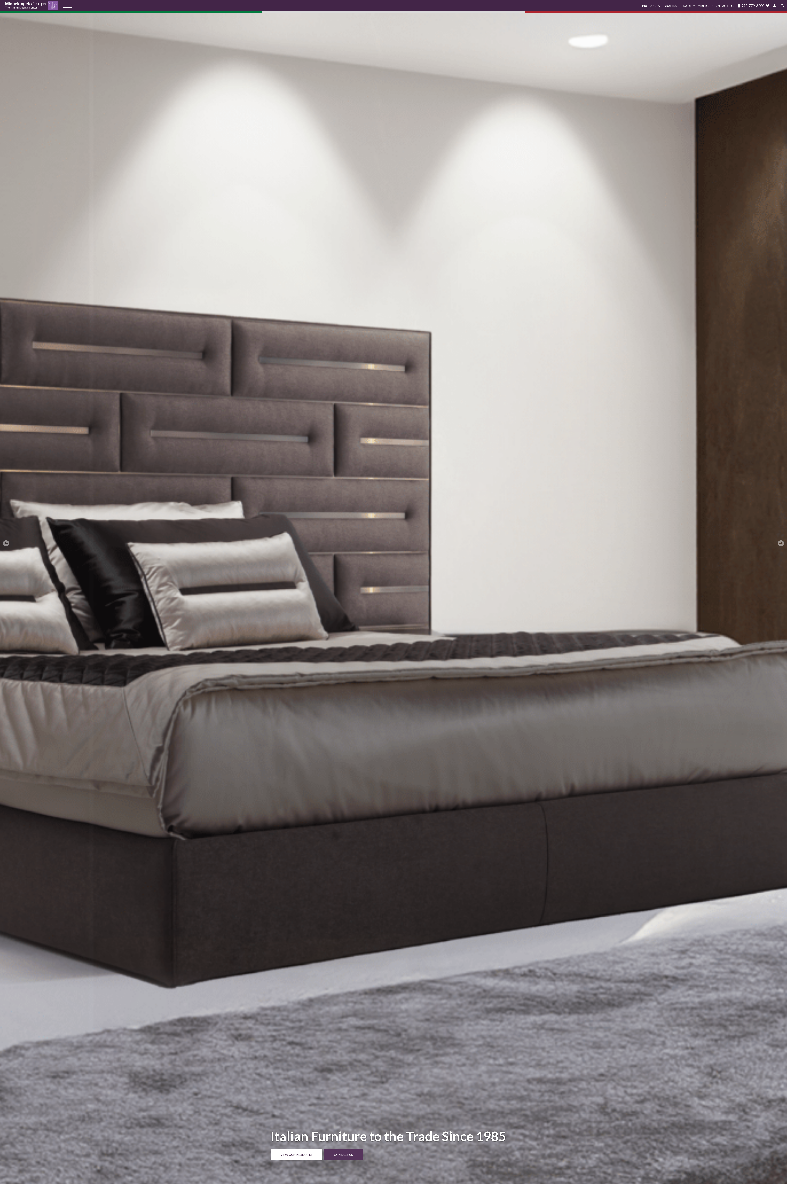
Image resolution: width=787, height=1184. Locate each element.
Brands (670, 6)
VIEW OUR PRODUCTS (296, 1155)
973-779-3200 (752, 5)
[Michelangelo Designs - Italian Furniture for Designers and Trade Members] (33, 5)
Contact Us (723, 6)
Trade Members (695, 6)
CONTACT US (343, 1155)
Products (651, 6)
